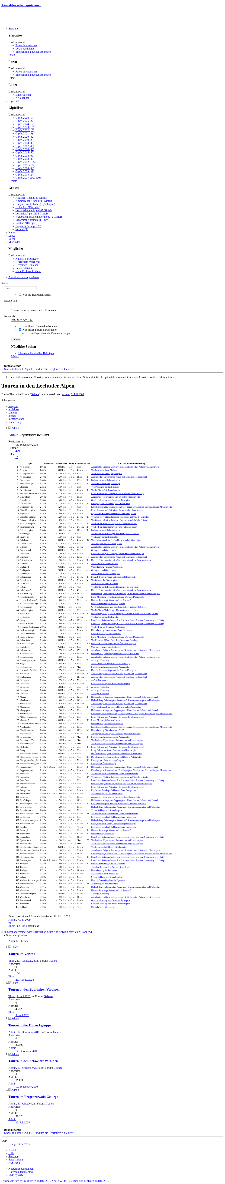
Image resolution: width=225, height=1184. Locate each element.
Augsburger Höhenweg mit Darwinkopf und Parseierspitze (115, 497)
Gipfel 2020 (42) (24, 136)
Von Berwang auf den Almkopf (104, 470)
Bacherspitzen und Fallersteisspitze (105, 480)
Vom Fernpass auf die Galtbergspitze (106, 543)
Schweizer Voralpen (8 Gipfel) (32, 219)
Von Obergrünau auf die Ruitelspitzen (107, 793)
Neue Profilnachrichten (28, 271)
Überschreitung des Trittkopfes (104, 870)
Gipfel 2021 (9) (24, 133)
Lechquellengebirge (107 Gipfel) (33, 210)
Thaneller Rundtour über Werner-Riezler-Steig (110, 867)
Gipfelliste (14, 101)
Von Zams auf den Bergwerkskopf (105, 483)
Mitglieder (14, 241)
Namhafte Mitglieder (26, 258)
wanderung (14, 422)
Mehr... (15, 356)
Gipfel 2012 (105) (25, 161)
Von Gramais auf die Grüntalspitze (105, 573)
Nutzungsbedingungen (21, 1168)
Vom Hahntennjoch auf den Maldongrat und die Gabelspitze (116, 540)
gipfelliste (13, 409)
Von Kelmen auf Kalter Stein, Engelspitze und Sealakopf (114, 640)
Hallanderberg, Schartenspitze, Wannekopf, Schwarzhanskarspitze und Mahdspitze (125, 593)
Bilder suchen (23, 94)
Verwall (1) (21, 229)
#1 (9, 922)
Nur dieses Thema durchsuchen (39, 326)
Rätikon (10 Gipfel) (26, 222)
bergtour (13, 406)
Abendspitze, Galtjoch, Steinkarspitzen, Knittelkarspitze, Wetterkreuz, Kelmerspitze (125, 467)
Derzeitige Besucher (26, 264)
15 (16, 457)
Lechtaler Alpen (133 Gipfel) (31, 213)
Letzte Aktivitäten (25, 48)
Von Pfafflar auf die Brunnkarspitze (106, 490)
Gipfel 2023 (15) (24, 127)
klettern (12, 412)
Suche (11, 238)
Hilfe (11, 1153)
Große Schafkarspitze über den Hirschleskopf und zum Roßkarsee (118, 607)
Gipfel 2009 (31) (24, 171)
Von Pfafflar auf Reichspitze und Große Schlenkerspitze (114, 773)
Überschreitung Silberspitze (102, 833)
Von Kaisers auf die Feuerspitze (104, 537)
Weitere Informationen (162, 377)
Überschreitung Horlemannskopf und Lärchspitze (111, 630)
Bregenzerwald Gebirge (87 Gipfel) (35, 204)
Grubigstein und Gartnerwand (103, 550)
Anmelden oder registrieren (21, 5)
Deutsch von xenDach (89, 1180)
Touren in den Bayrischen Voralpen (34, 989)
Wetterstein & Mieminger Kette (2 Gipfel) (38, 216)
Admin (66, 394)
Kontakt (12, 1150)
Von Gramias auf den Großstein (104, 563)
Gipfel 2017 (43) (24, 146)
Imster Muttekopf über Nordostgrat (106, 720)
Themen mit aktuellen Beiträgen (33, 51)
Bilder (11, 77)
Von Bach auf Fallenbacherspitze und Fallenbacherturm (114, 523)
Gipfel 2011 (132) (25, 165)
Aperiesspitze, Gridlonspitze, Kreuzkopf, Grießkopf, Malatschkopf (119, 477)
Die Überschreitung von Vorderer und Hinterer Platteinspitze (116, 753)
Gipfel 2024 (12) (24, 124)
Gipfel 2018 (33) (24, 142)
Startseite (13, 28)
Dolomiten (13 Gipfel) (27, 207)
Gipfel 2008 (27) (24, 174)
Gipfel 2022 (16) (24, 130)
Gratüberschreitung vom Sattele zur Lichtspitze (110, 500)
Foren (11, 54)
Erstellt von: (11, 300)
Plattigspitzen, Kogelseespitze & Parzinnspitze (110, 667)
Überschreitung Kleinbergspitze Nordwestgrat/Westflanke (115, 653)
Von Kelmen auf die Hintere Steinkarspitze (109, 847)
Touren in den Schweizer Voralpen (33, 1061)
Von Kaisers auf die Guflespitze (104, 583)
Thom (11, 925)
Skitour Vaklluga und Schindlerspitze (106, 810)
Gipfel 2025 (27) (24, 120)
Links (11, 235)
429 (17, 450)
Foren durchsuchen (26, 45)
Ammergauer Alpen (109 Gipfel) (33, 200)
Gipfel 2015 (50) (24, 152)
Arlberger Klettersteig (100, 660)
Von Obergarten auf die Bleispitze (105, 487)
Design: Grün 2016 (19, 1144)
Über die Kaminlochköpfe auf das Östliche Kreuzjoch (113, 643)
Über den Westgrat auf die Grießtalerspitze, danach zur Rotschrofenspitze (121, 560)
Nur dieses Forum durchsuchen (39, 329)
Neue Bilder (22, 97)
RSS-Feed (14, 1162)
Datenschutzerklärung (20, 1171)
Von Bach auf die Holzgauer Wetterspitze (108, 627)
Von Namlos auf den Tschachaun (104, 873)
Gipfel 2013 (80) (24, 158)
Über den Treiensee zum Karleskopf (106, 647)
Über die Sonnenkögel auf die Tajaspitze (108, 603)
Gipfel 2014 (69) (24, 155)
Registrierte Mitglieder (27, 261)
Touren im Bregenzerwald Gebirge (33, 1097)
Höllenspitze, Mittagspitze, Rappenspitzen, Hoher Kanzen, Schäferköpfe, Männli (124, 613)
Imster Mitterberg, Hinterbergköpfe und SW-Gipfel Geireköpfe (117, 553)
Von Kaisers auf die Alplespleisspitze (106, 473)
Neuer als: (9, 316)
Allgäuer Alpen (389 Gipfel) (31, 197)
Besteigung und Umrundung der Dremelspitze (110, 503)
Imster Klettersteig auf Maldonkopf (106, 633)
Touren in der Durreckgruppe (29, 1025)
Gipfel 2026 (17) (24, 117)
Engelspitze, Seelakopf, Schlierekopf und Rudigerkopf (113, 513)
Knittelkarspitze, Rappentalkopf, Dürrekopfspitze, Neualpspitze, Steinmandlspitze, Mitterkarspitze (131, 507)
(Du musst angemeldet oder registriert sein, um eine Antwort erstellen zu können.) (46, 931)
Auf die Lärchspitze (99, 680)
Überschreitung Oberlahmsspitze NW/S (107, 730)
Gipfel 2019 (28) (24, 139)
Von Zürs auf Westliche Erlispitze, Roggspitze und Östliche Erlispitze (120, 517)
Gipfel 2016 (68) (24, 149)
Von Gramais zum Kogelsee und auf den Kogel (110, 663)
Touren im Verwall (21, 954)
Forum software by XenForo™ (34, 1180)
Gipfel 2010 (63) (24, 168)
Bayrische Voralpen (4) (28, 226)
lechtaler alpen (16, 418)
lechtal (12, 415)
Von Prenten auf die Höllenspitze (104, 617)
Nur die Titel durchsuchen (36, 294)
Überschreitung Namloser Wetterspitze (107, 567)
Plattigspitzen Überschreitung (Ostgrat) (107, 760)
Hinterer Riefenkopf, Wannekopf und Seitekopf (111, 600)
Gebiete (12, 180)
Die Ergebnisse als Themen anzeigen (49, 333)
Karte (11, 232)
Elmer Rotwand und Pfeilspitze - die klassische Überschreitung (117, 493)
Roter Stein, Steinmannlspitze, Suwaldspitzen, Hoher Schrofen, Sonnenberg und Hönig (127, 620)
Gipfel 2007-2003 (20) (28, 177)
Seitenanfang (15, 1159)
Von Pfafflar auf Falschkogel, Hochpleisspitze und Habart (115, 533)
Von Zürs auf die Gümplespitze (104, 580)
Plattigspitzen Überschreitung (103, 763)
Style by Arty (15, 1174)
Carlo (24, 925)
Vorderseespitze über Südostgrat (104, 883)
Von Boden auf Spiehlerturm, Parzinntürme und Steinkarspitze (117, 740)
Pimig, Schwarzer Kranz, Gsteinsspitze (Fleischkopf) (113, 577)
